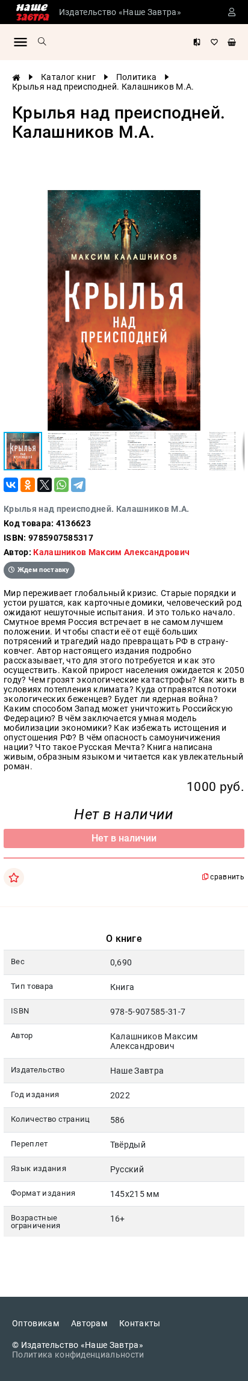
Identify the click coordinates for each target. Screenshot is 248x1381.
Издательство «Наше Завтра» (120, 12)
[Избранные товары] (214, 42)
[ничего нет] (232, 42)
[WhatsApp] (61, 485)
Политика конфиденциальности (78, 1354)
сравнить (226, 877)
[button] (233, 201)
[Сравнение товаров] (197, 42)
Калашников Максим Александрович (111, 552)
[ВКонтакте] (11, 485)
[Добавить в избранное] (14, 877)
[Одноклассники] (27, 485)
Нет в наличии (124, 838)
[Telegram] (78, 485)
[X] (44, 485)
